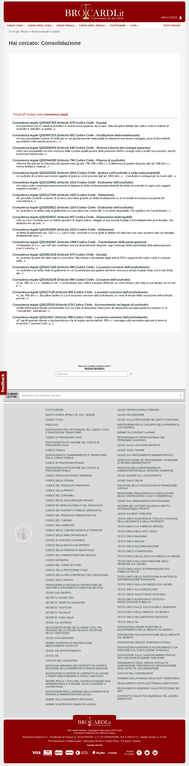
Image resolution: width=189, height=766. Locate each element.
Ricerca (25, 31)
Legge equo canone (130, 450)
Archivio (137, 741)
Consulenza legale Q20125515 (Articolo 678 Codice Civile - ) (80, 304)
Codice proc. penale (92, 25)
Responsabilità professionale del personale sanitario (141, 439)
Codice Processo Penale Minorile (69, 475)
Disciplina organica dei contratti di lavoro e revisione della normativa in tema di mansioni (77, 667)
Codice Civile (15, 25)
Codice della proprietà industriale (70, 550)
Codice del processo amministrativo (71, 515)
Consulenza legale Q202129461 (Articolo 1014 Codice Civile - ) (73, 182)
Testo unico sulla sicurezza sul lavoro (144, 584)
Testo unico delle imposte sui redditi (143, 612)
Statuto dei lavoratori (61, 660)
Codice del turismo (59, 520)
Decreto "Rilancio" (58, 612)
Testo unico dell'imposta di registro (142, 617)
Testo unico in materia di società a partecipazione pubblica (141, 601)
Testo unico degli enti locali (137, 531)
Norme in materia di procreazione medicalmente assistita (69, 644)
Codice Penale (65, 25)
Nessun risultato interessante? (94, 367)
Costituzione (117, 25)
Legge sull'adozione (59, 638)
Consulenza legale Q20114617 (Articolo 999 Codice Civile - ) (80, 317)
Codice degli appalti (59, 580)
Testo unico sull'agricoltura (137, 589)
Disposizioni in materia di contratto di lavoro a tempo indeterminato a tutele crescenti (77, 675)
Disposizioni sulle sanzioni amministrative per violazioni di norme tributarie (146, 656)
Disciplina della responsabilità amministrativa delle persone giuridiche (145, 469)
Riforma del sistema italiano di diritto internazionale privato (143, 507)
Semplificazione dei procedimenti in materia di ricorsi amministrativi (147, 461)
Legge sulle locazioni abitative (139, 445)
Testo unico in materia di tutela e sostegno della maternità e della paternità (147, 520)
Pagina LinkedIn (155, 751)
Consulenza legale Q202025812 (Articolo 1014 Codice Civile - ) (73, 207)
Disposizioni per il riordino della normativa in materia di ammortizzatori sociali (77, 693)
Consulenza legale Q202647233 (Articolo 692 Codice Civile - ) (76, 135)
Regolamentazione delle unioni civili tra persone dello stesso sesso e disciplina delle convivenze (74, 630)
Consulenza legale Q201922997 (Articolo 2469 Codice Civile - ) (79, 242)
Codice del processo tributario (68, 485)
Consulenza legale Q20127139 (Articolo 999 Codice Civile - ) (80, 292)
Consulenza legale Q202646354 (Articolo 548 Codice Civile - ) (81, 147)
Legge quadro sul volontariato (139, 475)
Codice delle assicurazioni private (69, 500)
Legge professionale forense (138, 410)
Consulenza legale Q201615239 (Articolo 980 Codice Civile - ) (71, 279)
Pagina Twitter (147, 751)
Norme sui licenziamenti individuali (69, 699)
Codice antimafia (57, 560)
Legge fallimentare (130, 414)
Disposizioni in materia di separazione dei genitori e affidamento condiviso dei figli (74, 586)
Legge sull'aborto (58, 592)
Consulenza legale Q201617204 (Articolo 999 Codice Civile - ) (81, 267)
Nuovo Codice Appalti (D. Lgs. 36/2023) (70, 414)
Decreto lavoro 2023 (60, 597)
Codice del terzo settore (63, 565)
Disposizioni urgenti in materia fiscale (144, 642)
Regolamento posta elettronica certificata (147, 683)
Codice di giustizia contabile (65, 540)
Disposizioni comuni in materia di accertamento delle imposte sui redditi (145, 628)
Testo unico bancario (132, 536)
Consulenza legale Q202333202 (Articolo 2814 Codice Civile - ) (86, 172)
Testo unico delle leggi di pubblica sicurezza (148, 556)
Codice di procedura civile (64, 437)
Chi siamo (126, 741)
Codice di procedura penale (65, 463)
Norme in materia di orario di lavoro (71, 704)
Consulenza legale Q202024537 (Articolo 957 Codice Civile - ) (72, 217)
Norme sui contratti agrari (136, 432)
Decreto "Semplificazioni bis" (66, 602)
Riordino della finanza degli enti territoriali (148, 678)
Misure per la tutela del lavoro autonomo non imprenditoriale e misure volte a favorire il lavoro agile (78, 684)
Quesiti (56, 31)
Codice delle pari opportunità (66, 535)
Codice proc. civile (39, 25)
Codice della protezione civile (67, 570)
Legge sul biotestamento (63, 650)
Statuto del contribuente (135, 673)
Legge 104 (52, 655)
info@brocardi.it (74, 741)
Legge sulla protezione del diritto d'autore (148, 419)
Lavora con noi (94, 745)
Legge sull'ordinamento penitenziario (143, 501)
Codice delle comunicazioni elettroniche (74, 530)
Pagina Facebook (139, 751)
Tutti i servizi (171, 25)
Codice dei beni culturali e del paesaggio (74, 505)
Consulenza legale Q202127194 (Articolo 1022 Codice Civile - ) (63, 195)
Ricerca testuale (40, 31)
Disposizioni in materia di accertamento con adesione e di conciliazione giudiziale (147, 649)
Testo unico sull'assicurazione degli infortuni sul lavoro (143, 562)
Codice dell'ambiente (60, 525)
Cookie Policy (112, 741)
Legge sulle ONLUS (130, 480)
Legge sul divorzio (59, 622)
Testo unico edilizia (131, 541)
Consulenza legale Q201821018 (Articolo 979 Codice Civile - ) (60, 254)
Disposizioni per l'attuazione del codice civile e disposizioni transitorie (77, 431)
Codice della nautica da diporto (68, 545)
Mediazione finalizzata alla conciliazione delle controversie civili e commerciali (145, 494)
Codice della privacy (60, 490)
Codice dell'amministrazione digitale (71, 555)
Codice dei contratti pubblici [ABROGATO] (73, 510)
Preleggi (52, 424)
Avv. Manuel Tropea (105, 733)
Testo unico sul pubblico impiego (140, 526)
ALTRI (133, 25)
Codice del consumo (59, 495)
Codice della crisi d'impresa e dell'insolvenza (77, 575)
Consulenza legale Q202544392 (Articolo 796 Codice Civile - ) (69, 160)
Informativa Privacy (93, 741)
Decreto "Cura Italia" (60, 617)
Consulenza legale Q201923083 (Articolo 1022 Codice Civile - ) (63, 229)
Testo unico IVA (127, 622)
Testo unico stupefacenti (135, 551)
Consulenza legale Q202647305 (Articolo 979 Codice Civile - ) (60, 122)
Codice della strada (59, 480)
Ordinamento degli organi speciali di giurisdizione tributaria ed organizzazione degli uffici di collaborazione (146, 666)
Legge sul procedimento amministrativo (145, 455)
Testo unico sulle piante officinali (141, 594)
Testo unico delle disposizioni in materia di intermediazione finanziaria (147, 578)
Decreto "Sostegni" (59, 607)
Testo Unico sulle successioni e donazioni (146, 607)
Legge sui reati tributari (134, 513)
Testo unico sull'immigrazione (138, 546)
